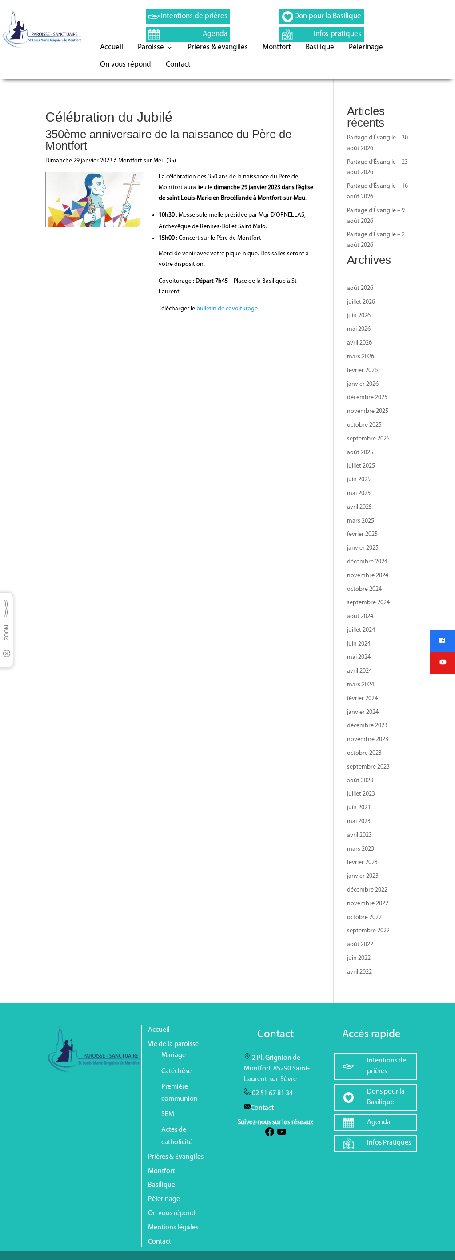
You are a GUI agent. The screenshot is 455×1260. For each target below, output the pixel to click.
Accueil (111, 47)
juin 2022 (359, 958)
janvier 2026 (363, 384)
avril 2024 (359, 671)
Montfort (277, 47)
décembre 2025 (367, 397)
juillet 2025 (361, 466)
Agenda (215, 34)
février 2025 (362, 534)
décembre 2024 (367, 562)
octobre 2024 (364, 589)
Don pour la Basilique (327, 16)
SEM (167, 1114)
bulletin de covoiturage (227, 308)
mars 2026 (360, 356)
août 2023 (360, 780)
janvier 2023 (363, 876)
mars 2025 (360, 521)
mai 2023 (359, 821)
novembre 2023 (367, 739)
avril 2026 (359, 343)
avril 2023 (359, 835)
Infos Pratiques (389, 1142)
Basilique (320, 47)
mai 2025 (359, 493)
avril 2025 (359, 507)
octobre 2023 (364, 753)
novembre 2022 (367, 903)
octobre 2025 (364, 425)
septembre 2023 (368, 767)
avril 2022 (359, 972)
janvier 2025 (363, 548)
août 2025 (360, 452)
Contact (178, 65)
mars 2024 (360, 685)
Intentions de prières (194, 16)
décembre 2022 (367, 890)
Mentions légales (173, 1227)
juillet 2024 (361, 630)
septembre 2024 (368, 602)
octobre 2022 (364, 917)
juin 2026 (359, 316)
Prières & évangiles (218, 47)
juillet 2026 (361, 302)
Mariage (173, 1055)
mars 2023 (360, 849)
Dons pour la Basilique (386, 1097)
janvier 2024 (363, 712)
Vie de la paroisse (173, 1044)
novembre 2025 (367, 411)
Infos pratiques (337, 34)
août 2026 (360, 288)
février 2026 (362, 370)
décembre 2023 (367, 725)
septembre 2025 (368, 439)
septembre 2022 (368, 930)
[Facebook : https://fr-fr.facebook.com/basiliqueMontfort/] (269, 1135)
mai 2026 (359, 329)
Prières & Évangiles (176, 1157)
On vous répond (125, 65)
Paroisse (151, 47)
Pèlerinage (366, 47)
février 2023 (362, 862)
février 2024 (362, 698)
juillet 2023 (361, 794)
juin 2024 (359, 644)
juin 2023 (359, 807)
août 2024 (360, 616)
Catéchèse (176, 1071)
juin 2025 (359, 479)
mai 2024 (359, 657)
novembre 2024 (367, 575)
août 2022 (360, 944)
